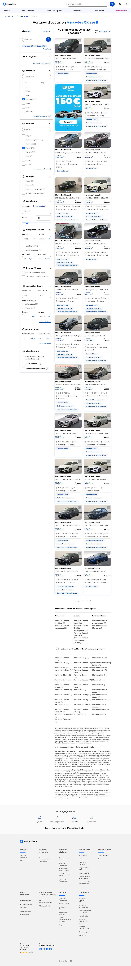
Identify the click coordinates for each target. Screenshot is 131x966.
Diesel (29, 181)
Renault (28, 107)
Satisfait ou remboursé (82, 863)
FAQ (99, 859)
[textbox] (43, 217)
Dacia (27, 95)
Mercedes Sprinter (64, 670)
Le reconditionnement (45, 901)
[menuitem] (7, 10)
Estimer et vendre (28, 11)
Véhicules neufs (25, 861)
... (15, 16)
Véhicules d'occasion (23, 856)
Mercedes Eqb (99, 685)
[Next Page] (90, 600)
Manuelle (30, 308)
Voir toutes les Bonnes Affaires (37, 276)
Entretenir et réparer (54, 11)
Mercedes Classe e (82, 680)
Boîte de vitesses (29, 300)
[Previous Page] (75, 600)
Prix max (41, 234)
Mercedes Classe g (82, 699)
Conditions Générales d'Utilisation (82, 900)
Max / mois (42, 254)
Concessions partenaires (37, 369)
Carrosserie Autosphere (63, 880)
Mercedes (24, 16)
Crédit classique (33, 250)
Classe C (30, 152)
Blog (60, 925)
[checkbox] (23, 83)
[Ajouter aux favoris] (79, 40)
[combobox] (36, 211)
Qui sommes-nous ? (26, 900)
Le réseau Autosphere (63, 908)
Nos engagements (26, 904)
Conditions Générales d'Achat (85, 927)
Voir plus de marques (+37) (42, 116)
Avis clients (23, 907)
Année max (42, 290)
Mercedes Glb (62, 667)
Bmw (27, 87)
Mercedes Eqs (80, 690)
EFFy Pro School (64, 903)
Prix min (25, 234)
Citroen (28, 91)
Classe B (30, 148)
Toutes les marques (34, 83)
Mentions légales (84, 932)
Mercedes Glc (99, 658)
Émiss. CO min (28, 334)
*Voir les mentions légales (68, 126)
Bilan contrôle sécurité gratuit (64, 869)
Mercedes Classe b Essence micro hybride (80, 640)
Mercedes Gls (99, 714)
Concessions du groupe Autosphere (34, 357)
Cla (28, 136)
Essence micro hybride (35, 189)
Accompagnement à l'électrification (85, 877)
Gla (28, 156)
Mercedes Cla (62, 663)
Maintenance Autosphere (63, 864)
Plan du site (82, 935)
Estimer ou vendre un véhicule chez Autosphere (45, 859)
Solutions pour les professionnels (84, 882)
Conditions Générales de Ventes (83, 921)
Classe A (30, 144)
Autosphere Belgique (63, 913)
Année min (26, 290)
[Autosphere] (9, 4)
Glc (28, 164)
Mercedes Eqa (99, 675)
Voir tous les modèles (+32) (42, 169)
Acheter (7, 11)
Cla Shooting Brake (34, 140)
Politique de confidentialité (83, 906)
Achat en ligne (33, 364)
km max (41, 312)
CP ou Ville (26, 206)
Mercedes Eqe (99, 680)
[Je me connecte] (120, 4)
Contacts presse (25, 911)
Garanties (82, 859)
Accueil (7, 16)
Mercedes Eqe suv (81, 704)
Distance (25, 218)
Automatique (31, 304)
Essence (29, 185)
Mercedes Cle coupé (82, 694)
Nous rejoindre (24, 914)
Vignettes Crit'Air (44, 906)
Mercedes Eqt (80, 714)
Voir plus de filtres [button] (45, 322)
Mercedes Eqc (61, 704)
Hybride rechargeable (35, 193)
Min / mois (26, 254)
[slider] (27, 223)
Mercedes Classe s (63, 690)
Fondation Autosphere (63, 899)
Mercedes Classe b (82, 663)
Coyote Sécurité (84, 873)
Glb (28, 160)
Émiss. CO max (44, 334)
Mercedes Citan (63, 675)
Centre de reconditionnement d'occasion (65, 919)
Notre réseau (99, 11)
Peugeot (28, 103)
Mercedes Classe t (100, 709)
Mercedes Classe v (63, 694)
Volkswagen (29, 111)
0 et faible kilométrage (35, 272)
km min (25, 312)
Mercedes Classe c (82, 667)
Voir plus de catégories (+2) (42, 63)
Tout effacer (47, 49)
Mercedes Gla (81, 658)
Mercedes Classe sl (101, 699)
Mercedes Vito (99, 667)
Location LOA (32, 246)
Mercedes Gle (99, 670)
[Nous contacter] (127, 4)
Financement (83, 855)
